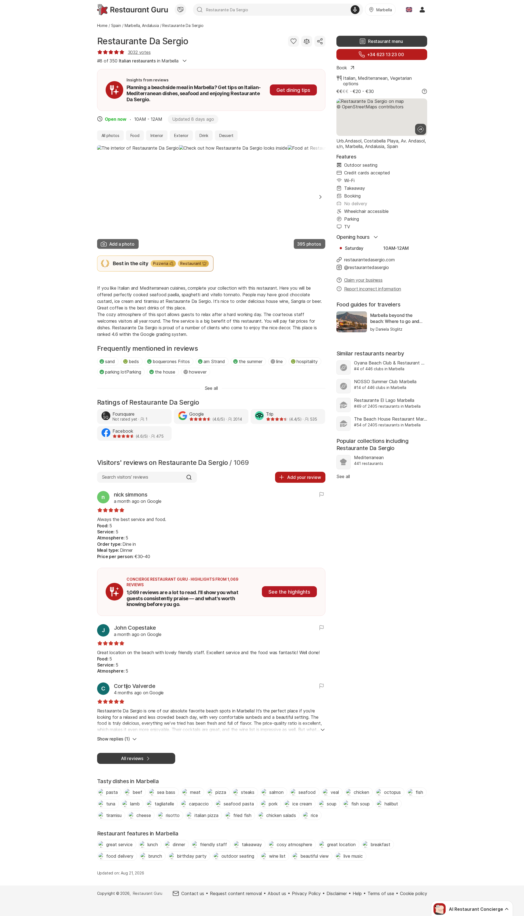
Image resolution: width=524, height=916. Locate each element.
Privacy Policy (306, 893)
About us (277, 893)
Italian (349, 78)
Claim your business (363, 280)
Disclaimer (337, 893)
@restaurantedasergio (366, 267)
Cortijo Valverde (134, 686)
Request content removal (236, 893)
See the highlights (289, 592)
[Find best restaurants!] (132, 9)
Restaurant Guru (147, 893)
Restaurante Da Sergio (142, 41)
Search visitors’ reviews (125, 477)
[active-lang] (409, 9)
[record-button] (355, 9)
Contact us (192, 893)
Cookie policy (413, 893)
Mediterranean (373, 78)
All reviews (132, 758)
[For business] (180, 10)
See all (343, 476)
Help (357, 893)
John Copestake (135, 627)
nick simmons (130, 494)
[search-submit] (199, 9)
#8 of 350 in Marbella (138, 61)
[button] (320, 197)
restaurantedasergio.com (369, 259)
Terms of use (380, 893)
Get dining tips (293, 90)
